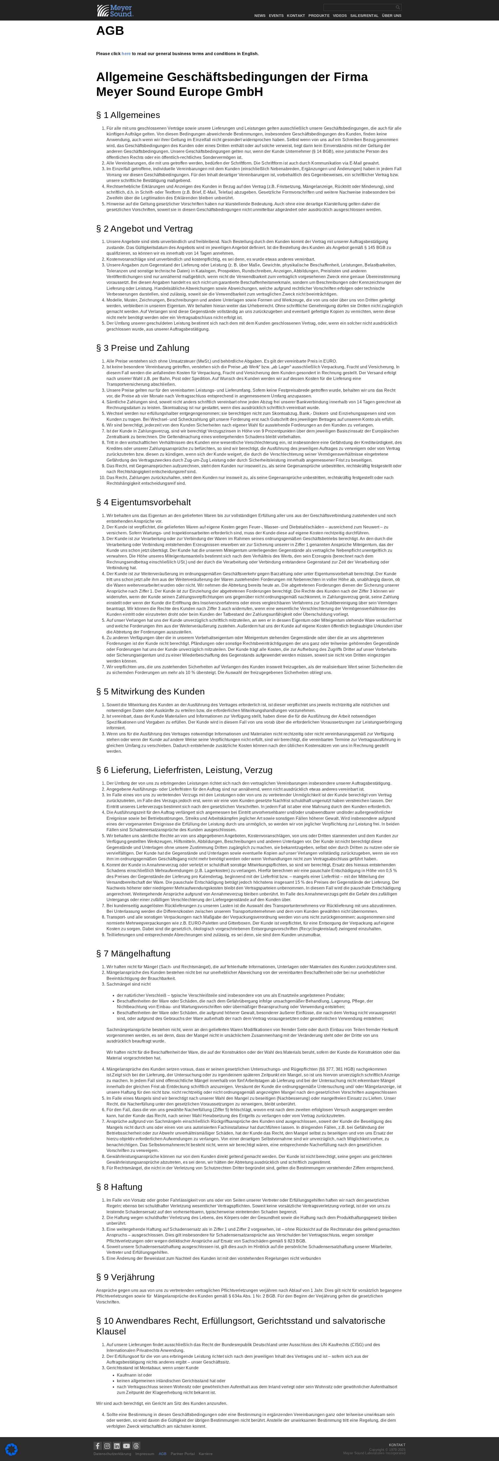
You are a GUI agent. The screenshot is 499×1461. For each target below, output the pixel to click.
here (126, 53)
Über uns (391, 16)
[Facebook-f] (98, 1446)
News (259, 16)
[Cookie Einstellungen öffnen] (11, 1454)
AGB (163, 1454)
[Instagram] (107, 1446)
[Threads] (136, 1446)
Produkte (318, 16)
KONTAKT (397, 1445)
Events (276, 16)
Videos (340, 16)
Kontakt (296, 16)
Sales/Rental (364, 16)
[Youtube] (126, 1446)
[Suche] (397, 7)
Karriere (206, 1454)
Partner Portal (183, 1454)
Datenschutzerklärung (112, 1454)
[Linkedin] (117, 1446)
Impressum (145, 1454)
